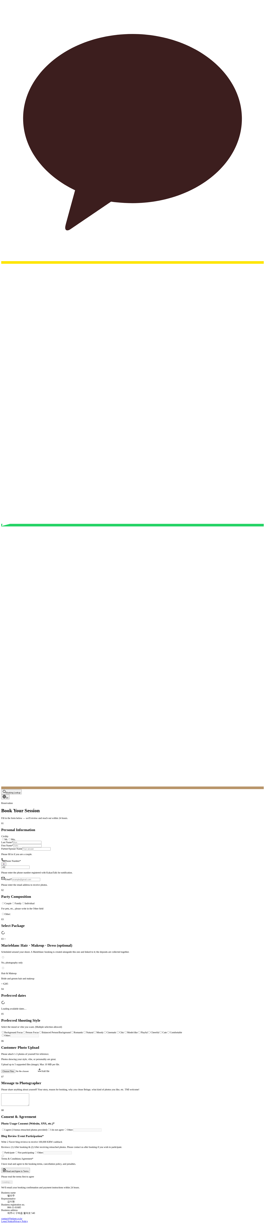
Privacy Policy (21, 1221)
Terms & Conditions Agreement (17, 1158)
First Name (7, 845)
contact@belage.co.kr (11, 1218)
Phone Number (13, 861)
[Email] (132, 788)
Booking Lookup (13, 793)
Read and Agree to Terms (17, 1171)
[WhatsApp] (132, 525)
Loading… (6, 1182)
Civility (4, 836)
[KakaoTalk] (132, 262)
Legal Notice (7, 1221)
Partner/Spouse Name (11, 848)
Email (8, 879)
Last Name (7, 842)
